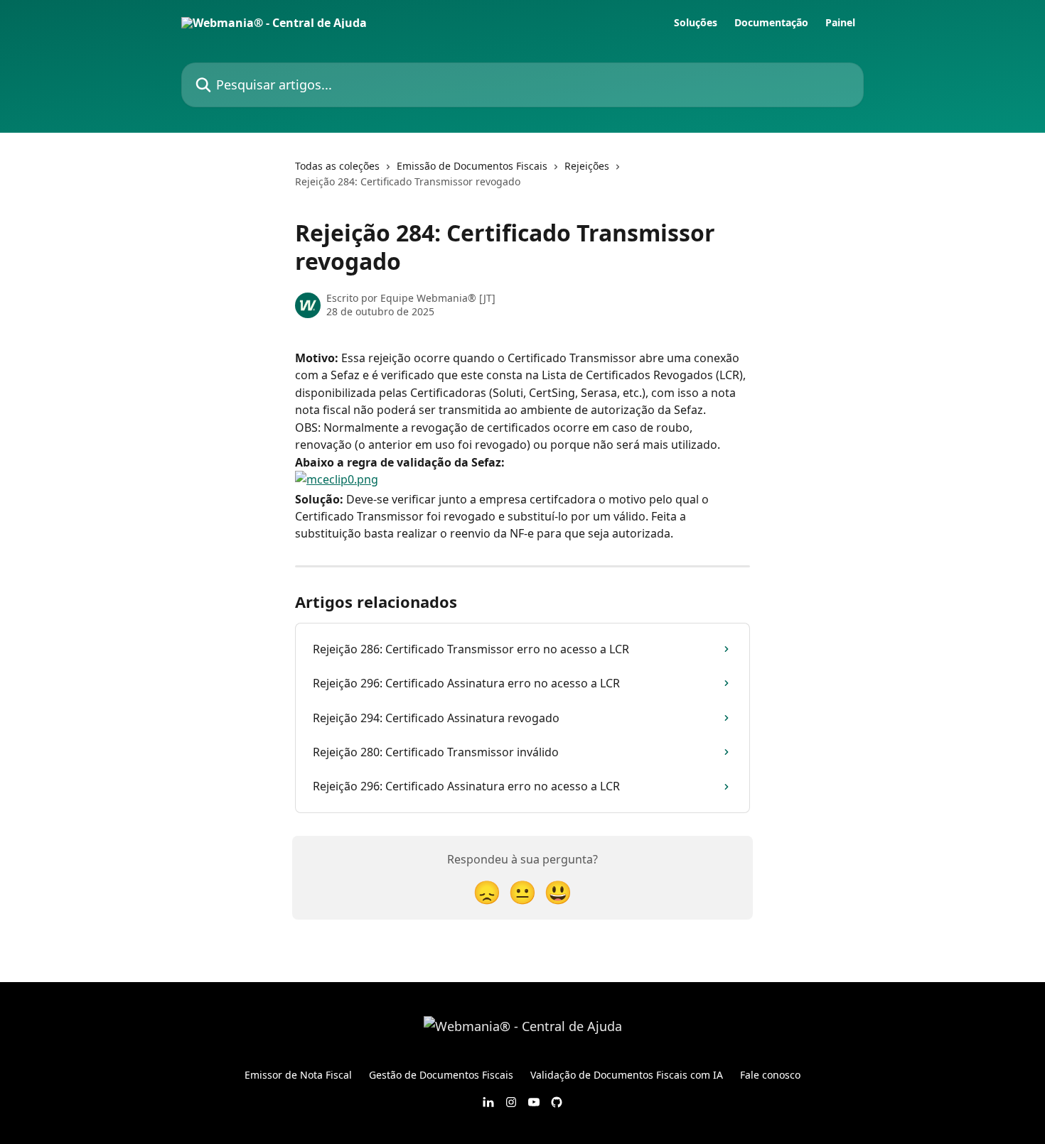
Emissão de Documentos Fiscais (472, 166)
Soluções (695, 23)
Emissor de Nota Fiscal (298, 1075)
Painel (840, 23)
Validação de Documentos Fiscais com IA (626, 1075)
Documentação (771, 23)
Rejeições (586, 166)
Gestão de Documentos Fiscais (441, 1075)
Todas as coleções (337, 166)
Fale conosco (770, 1075)
